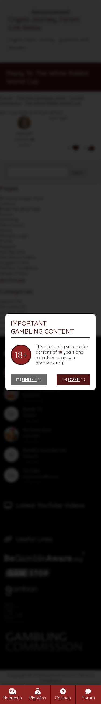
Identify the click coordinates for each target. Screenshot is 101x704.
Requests (12, 698)
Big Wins (37, 698)
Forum (88, 698)
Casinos (63, 698)
